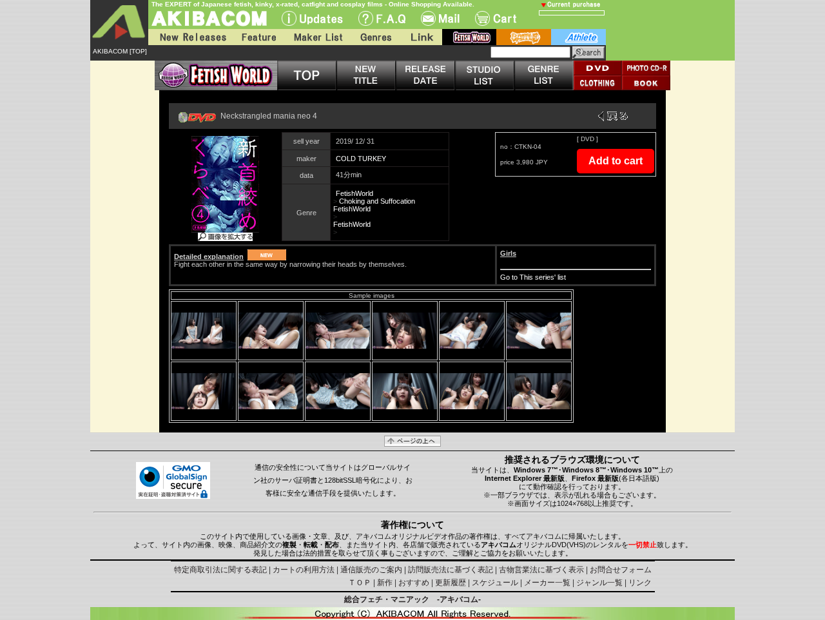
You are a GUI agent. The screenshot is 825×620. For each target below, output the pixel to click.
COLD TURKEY (361, 158)
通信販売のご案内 (371, 569)
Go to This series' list (533, 277)
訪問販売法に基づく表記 (450, 569)
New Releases (190, 37)
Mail (440, 18)
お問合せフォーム (621, 569)
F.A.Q (382, 18)
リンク (640, 582)
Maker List (318, 37)
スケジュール (495, 582)
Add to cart (615, 160)
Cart (495, 18)
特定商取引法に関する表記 (220, 569)
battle (523, 37)
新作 (385, 582)
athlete (578, 37)
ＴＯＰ (359, 582)
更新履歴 (450, 582)
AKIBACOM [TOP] (120, 51)
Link (421, 37)
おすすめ (413, 582)
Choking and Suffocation (377, 201)
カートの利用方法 (304, 569)
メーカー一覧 (547, 582)
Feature (258, 37)
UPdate (312, 18)
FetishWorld (354, 193)
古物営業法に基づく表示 (541, 569)
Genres (375, 37)
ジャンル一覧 (599, 582)
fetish (469, 37)
